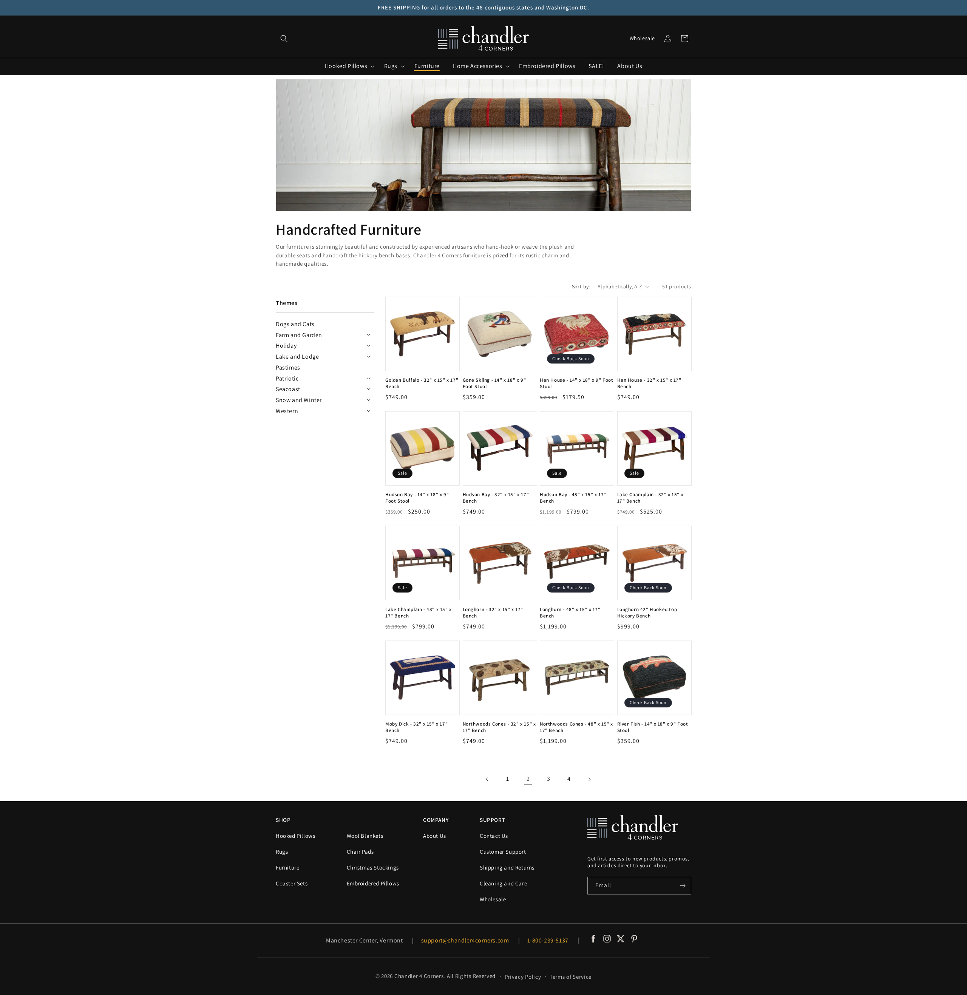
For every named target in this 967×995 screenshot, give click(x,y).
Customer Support (503, 851)
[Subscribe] (682, 885)
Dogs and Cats (295, 324)
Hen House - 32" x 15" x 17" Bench (649, 383)
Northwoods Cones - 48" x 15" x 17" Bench (576, 727)
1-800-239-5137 (547, 940)
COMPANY (435, 819)
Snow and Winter (299, 400)
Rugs (282, 851)
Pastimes (288, 367)
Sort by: (581, 286)
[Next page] (589, 779)
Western (287, 411)
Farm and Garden (299, 335)
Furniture (287, 867)
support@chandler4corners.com (465, 940)
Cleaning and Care (503, 883)
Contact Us (494, 835)
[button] (284, 38)
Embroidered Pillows (373, 883)
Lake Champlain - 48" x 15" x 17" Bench (418, 613)
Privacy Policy (523, 976)
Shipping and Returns (507, 867)
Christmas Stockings (373, 867)
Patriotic (287, 378)
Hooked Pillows (295, 835)
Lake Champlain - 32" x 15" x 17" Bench (650, 498)
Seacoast (288, 389)
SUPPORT (492, 819)
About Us (434, 835)
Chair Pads (360, 851)
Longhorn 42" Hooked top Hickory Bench (647, 613)
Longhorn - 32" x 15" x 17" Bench (493, 613)
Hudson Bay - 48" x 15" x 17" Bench (573, 498)
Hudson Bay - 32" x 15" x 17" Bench (496, 498)
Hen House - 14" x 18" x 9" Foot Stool (576, 383)
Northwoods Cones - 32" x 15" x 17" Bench (499, 727)
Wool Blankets (365, 835)
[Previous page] (487, 779)
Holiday (286, 345)
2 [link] (528, 779)
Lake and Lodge (297, 356)
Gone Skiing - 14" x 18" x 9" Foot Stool (494, 383)
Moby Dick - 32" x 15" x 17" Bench (416, 727)
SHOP (283, 819)
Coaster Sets (291, 883)
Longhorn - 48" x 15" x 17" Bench (570, 613)
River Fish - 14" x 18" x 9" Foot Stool (652, 727)
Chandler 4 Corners (419, 976)
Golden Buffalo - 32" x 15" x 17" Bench (421, 383)
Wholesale (642, 38)
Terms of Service (571, 976)
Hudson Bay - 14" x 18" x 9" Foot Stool (417, 498)
